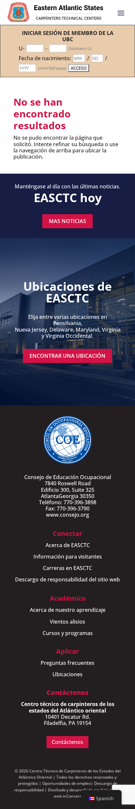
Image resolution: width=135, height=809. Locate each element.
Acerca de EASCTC (68, 545)
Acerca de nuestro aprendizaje (68, 609)
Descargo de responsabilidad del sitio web (67, 579)
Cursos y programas (68, 633)
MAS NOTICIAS (67, 221)
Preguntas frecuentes (67, 662)
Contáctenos (67, 742)
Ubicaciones (67, 674)
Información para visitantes (67, 556)
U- (21, 48)
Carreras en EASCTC (67, 568)
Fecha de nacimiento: (45, 58)
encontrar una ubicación (67, 355)
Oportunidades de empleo (66, 783)
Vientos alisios (67, 621)
